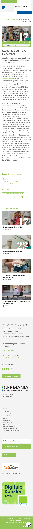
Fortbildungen (6, 420)
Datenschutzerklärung (9, 426)
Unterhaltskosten (7, 78)
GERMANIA (6, 412)
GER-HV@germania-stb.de (10, 357)
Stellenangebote (7, 422)
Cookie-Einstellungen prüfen (11, 430)
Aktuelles (15, 19)
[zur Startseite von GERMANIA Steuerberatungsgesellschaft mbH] (22, 7)
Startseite (8, 19)
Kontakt (4, 418)
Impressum (5, 424)
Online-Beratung (9, 455)
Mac (19, 473)
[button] (16, 446)
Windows (14, 473)
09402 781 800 (8, 351)
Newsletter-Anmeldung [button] (11, 376)
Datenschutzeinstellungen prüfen (16, 522)
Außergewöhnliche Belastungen (13, 193)
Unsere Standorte (7, 414)
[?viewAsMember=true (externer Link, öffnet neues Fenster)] (7, 369)
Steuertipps (6, 179)
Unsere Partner (7, 416)
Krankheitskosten (8, 197)
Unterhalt (19, 197)
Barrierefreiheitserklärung (10, 428)
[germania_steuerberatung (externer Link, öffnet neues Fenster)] (12, 369)
